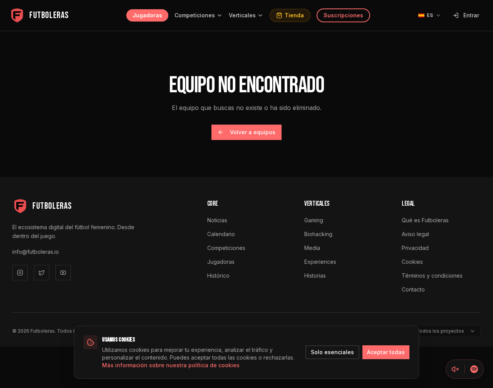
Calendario (221, 234)
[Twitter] (41, 272)
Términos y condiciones (432, 275)
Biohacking (318, 234)
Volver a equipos (252, 132)
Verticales (242, 15)
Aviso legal (415, 234)
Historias (315, 275)
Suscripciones (343, 15)
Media (312, 248)
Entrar (471, 15)
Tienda (294, 15)
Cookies (412, 261)
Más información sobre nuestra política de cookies (171, 365)
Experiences (320, 261)
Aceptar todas (386, 352)
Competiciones (194, 15)
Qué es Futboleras (425, 220)
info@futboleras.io (35, 251)
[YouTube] (63, 272)
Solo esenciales (332, 352)
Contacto (413, 289)
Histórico (218, 275)
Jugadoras (147, 15)
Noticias (217, 220)
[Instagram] (20, 272)
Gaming (313, 220)
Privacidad (415, 248)
